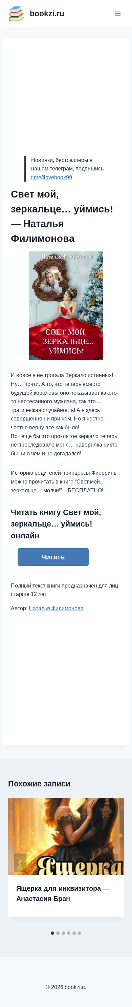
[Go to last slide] (20, 863)
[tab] (52, 933)
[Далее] (112, 863)
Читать (53, 557)
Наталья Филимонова (56, 608)
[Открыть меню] (117, 13)
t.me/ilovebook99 (51, 177)
